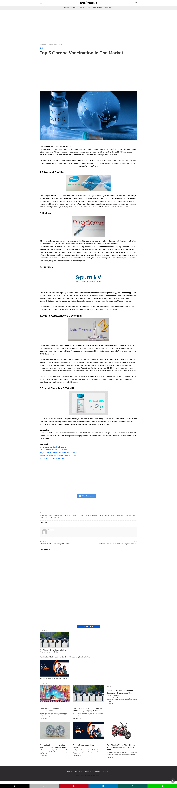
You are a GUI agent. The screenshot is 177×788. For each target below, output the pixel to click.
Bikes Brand (111, 740)
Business (43, 704)
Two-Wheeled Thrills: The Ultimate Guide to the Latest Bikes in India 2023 (121, 747)
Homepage (43, 44)
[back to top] (173, 780)
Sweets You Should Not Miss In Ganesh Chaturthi (58, 455)
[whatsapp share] (133, 786)
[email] (44, 786)
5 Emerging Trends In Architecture (52, 458)
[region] (88, 25)
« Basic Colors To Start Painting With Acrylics (55, 544)
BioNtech (67, 515)
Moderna (94, 515)
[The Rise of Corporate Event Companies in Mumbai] (55, 693)
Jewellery (43, 740)
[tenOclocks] (88, 2)
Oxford (101, 515)
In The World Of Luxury (123, 740)
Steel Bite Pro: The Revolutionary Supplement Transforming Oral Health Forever (66, 657)
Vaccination (48, 517)
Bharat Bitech (58, 515)
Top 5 (60, 44)
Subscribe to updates (88, 496)
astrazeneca (43, 515)
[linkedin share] (103, 786)
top (134, 515)
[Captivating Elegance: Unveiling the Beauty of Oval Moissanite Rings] (55, 730)
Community (107, 7)
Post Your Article (97, 7)
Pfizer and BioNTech (117, 515)
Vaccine (56, 517)
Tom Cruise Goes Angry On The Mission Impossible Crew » (117, 544)
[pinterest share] (73, 786)
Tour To (73, 7)
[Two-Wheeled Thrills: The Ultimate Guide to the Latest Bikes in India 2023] (122, 730)
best (50, 515)
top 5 (41, 517)
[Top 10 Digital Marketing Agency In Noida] (54, 668)
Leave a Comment (88, 626)
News (88, 7)
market (87, 515)
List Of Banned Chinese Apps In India (53, 450)
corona (74, 515)
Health (42, 48)
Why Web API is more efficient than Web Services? (58, 453)
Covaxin (80, 515)
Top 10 (85, 704)
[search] (136, 3)
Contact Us (81, 7)
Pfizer (107, 515)
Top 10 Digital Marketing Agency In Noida (53, 678)
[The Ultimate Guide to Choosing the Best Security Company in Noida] (54, 640)
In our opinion (52, 44)
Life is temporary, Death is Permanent (53, 447)
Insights (66, 7)
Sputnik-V (128, 515)
